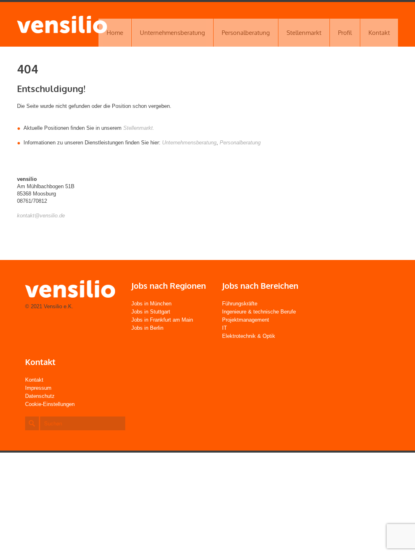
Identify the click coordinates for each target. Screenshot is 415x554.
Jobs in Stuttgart (150, 312)
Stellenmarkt (304, 33)
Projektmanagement (245, 320)
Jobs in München (151, 304)
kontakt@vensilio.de (41, 216)
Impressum (38, 388)
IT (224, 328)
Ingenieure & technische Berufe (259, 312)
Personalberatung (246, 33)
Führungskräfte (239, 304)
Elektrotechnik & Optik (248, 336)
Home (115, 33)
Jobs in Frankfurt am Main (162, 320)
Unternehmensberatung (172, 33)
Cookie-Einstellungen (50, 404)
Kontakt (379, 33)
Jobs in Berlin (147, 328)
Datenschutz (40, 396)
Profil (345, 33)
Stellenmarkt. (138, 128)
